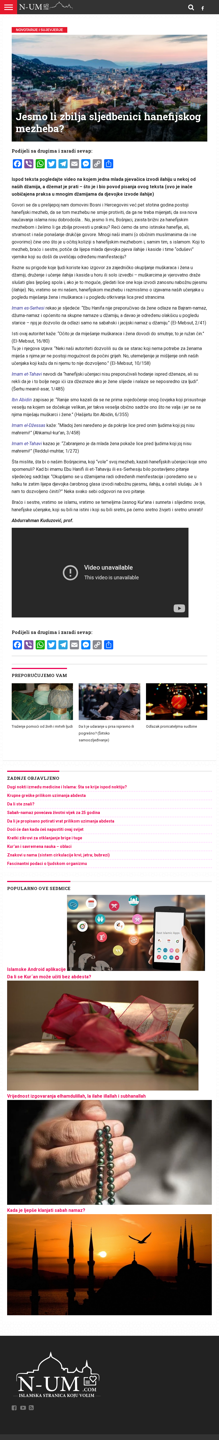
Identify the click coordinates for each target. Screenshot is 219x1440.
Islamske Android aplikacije (36, 969)
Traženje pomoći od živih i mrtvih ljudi (42, 726)
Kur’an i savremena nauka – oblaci (39, 846)
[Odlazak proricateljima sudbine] (176, 718)
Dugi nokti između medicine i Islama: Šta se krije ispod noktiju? (67, 787)
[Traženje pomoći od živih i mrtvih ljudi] (42, 718)
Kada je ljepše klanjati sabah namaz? (46, 1210)
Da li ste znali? (21, 804)
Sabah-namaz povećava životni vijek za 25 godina (53, 812)
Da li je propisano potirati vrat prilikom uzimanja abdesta (60, 821)
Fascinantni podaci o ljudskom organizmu (47, 863)
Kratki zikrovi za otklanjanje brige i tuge (44, 838)
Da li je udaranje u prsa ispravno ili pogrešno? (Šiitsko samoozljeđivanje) (106, 733)
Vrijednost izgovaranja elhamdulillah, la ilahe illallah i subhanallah (76, 1096)
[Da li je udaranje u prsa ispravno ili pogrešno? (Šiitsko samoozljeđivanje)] (109, 718)
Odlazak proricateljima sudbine (171, 726)
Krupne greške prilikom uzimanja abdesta (46, 795)
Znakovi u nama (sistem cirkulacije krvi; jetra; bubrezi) (58, 855)
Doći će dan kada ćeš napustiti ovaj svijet (45, 829)
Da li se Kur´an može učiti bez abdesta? (49, 976)
